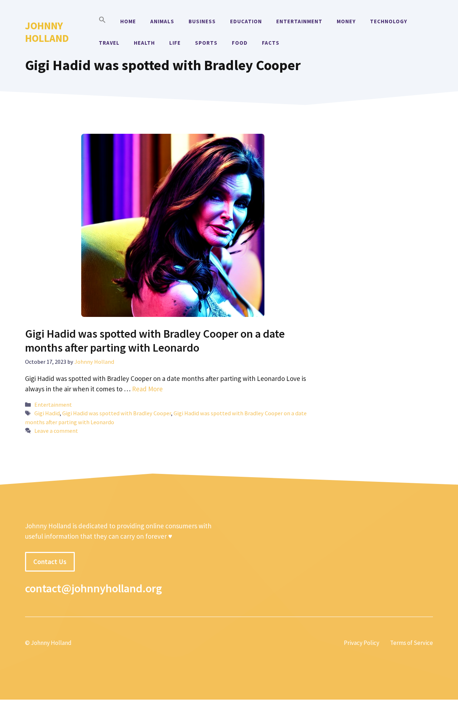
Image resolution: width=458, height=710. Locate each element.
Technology (388, 21)
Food (240, 42)
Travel (109, 42)
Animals (162, 21)
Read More (147, 389)
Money (346, 21)
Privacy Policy (361, 643)
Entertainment (299, 21)
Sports (206, 42)
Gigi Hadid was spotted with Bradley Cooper (116, 413)
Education (246, 21)
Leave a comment (56, 430)
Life (175, 42)
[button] (102, 21)
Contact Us (50, 561)
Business (202, 21)
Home (128, 21)
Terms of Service (411, 643)
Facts (270, 42)
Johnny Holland (47, 32)
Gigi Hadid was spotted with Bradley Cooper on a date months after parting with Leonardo (155, 340)
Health (144, 42)
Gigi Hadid (47, 413)
